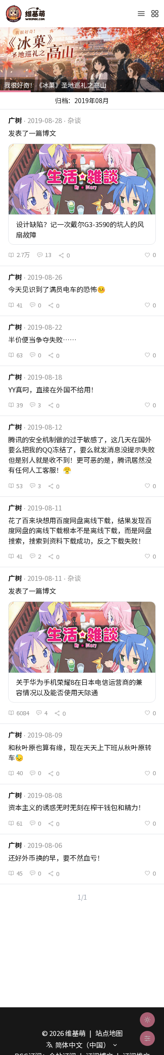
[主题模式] (147, 1019)
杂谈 (74, 120)
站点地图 (109, 1033)
